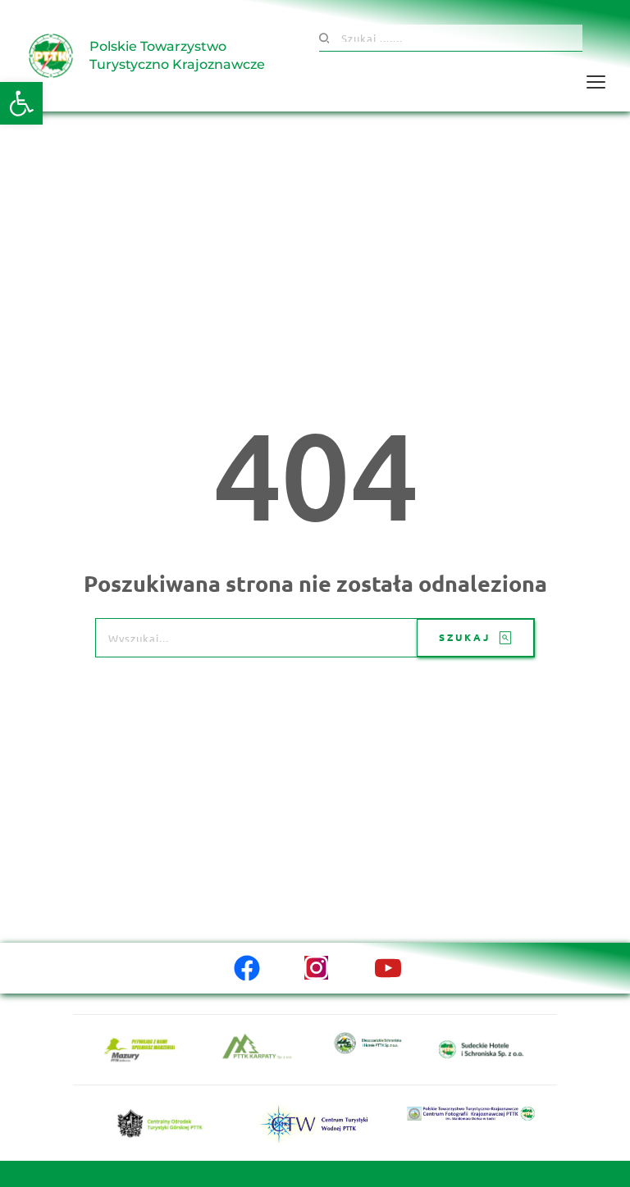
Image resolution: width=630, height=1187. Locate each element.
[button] (21, 103)
